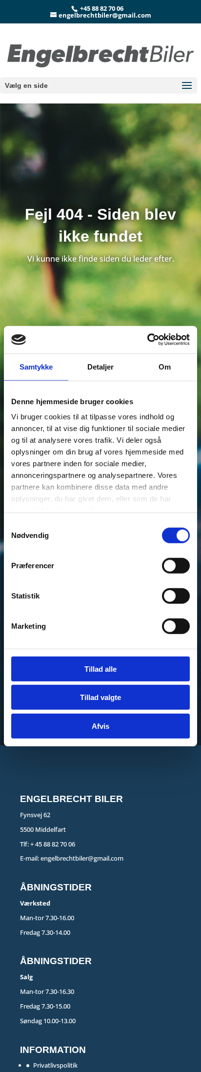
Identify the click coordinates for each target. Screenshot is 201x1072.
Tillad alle (100, 668)
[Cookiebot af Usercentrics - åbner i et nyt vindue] (147, 339)
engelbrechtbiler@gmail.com (81, 858)
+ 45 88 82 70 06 (52, 844)
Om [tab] (165, 366)
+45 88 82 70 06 (101, 8)
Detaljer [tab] (100, 366)
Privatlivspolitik (55, 1065)
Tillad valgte (100, 697)
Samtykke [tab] (36, 366)
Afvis (100, 726)
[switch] (176, 565)
